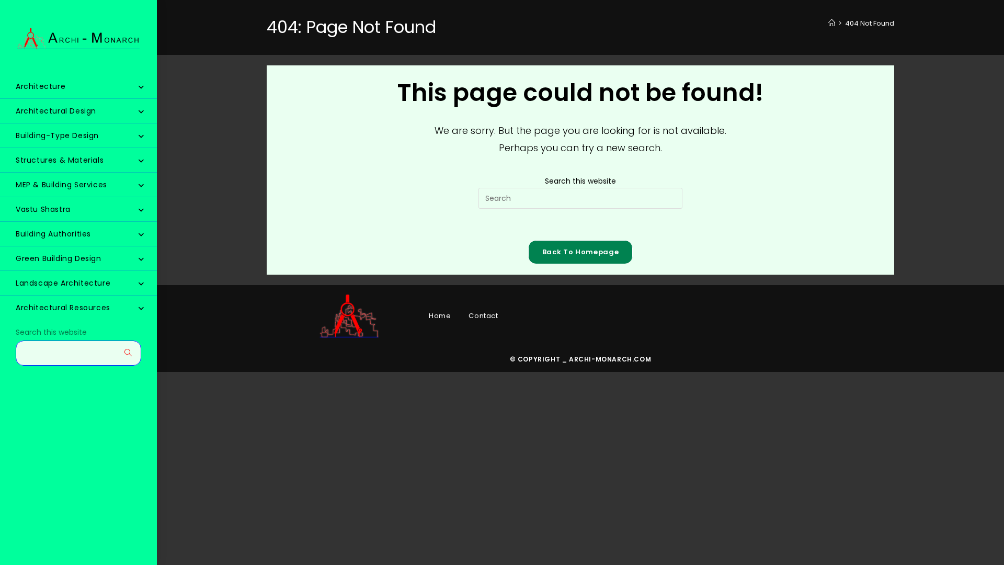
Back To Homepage (580, 252)
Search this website (51, 332)
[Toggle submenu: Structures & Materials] (141, 160)
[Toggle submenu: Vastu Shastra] (141, 209)
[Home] (831, 23)
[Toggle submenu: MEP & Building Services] (141, 185)
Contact (483, 316)
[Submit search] (128, 353)
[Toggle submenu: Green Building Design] (141, 259)
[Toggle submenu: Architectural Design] (141, 111)
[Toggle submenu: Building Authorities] (141, 234)
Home (440, 316)
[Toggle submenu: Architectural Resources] (141, 308)
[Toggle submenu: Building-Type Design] (141, 136)
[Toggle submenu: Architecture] (141, 86)
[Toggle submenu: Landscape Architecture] (141, 283)
